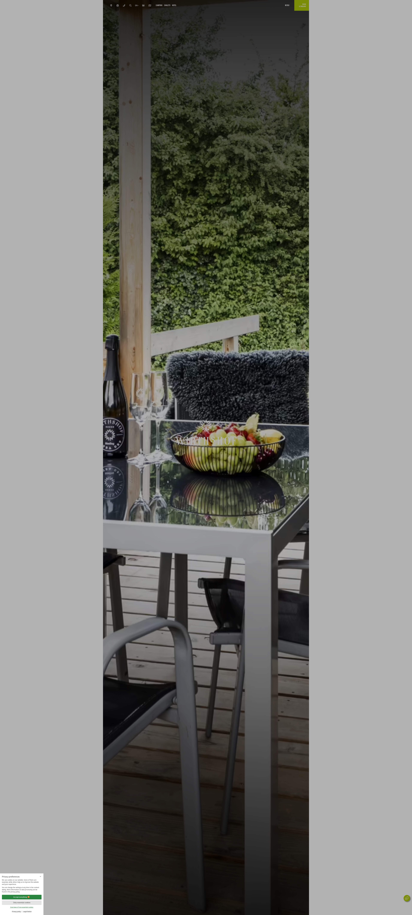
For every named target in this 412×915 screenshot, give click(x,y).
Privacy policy (16, 911)
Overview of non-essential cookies (21, 907)
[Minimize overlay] (40, 876)
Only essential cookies (21, 903)
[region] (22, 886)
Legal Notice (27, 911)
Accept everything (20, 897)
